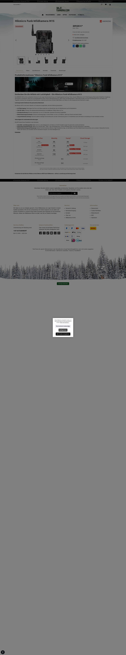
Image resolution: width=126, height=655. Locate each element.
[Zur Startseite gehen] (63, 9)
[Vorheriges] (16, 40)
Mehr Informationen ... (64, 322)
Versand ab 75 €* (25, 1)
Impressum (94, 217)
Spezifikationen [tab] (36, 70)
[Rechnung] (78, 236)
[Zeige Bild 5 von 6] (46, 54)
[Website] (58, 233)
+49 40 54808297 (108, 1)
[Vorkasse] (67, 240)
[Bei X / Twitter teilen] (77, 45)
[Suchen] (101, 4)
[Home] (43, 14)
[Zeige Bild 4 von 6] (43, 54)
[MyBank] (79, 240)
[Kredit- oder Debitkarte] (80, 228)
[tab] (19, 70)
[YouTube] (51, 233)
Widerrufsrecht (95, 213)
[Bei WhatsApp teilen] (80, 45)
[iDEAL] (73, 240)
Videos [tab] (27, 70)
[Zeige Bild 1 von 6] (35, 54)
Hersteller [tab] (45, 70)
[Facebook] (40, 233)
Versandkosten (59, 249)
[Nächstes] (69, 40)
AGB (71, 197)
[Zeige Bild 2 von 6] (38, 54)
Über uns (68, 215)
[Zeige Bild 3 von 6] (41, 54)
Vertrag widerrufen (63, 283)
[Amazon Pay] (67, 232)
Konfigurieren (63, 330)
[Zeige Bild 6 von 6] (49, 54)
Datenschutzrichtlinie (71, 196)
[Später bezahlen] (72, 228)
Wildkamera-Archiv (71, 217)
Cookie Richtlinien (96, 210)
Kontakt (68, 213)
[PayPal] (66, 228)
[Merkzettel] (106, 4)
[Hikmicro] (105, 21)
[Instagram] (44, 233)
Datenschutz (94, 208)
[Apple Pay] (74, 232)
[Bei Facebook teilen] (74, 45)
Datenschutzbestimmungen (49, 197)
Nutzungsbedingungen (83, 196)
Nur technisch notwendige (63, 326)
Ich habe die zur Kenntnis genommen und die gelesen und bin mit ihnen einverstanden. (63, 197)
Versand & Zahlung (71, 208)
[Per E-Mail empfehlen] (84, 45)
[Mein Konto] (110, 4)
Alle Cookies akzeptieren (63, 334)
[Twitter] (48, 233)
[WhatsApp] (55, 233)
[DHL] (93, 228)
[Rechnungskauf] (72, 236)
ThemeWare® (77, 250)
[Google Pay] (79, 232)
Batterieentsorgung (71, 210)
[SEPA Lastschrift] (66, 236)
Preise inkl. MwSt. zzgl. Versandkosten (81, 32)
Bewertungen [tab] (62, 70)
